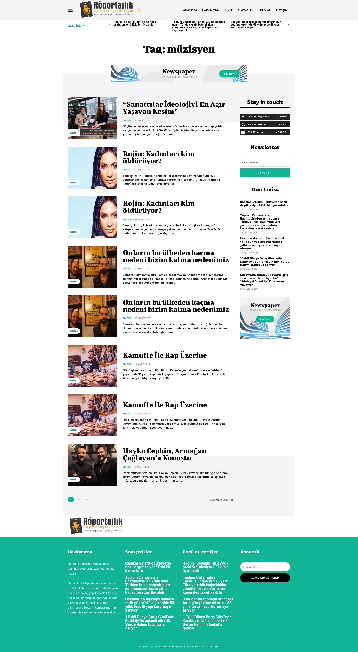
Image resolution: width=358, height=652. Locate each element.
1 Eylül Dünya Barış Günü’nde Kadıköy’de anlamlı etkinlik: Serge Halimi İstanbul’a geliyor (264, 261)
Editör (127, 120)
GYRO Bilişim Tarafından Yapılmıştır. (199, 646)
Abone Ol (282, 132)
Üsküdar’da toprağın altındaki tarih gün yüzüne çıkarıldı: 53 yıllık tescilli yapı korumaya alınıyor (256, 24)
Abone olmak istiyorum (265, 577)
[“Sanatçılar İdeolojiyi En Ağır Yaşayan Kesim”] (92, 118)
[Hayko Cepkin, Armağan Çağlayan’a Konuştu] (92, 465)
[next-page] (288, 24)
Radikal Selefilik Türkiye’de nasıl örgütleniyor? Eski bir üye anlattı (135, 23)
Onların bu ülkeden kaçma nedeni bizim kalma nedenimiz (176, 256)
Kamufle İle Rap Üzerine (165, 355)
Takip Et (282, 124)
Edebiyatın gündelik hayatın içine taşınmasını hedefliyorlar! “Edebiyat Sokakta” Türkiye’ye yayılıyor (264, 279)
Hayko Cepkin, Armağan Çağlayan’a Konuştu (165, 454)
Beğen (284, 116)
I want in (265, 173)
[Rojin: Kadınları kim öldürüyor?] (92, 168)
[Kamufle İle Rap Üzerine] (92, 366)
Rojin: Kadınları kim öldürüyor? (159, 157)
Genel (74, 133)
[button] (139, 10)
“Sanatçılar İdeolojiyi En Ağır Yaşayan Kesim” (174, 107)
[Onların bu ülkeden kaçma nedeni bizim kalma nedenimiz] (92, 267)
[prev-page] (109, 24)
